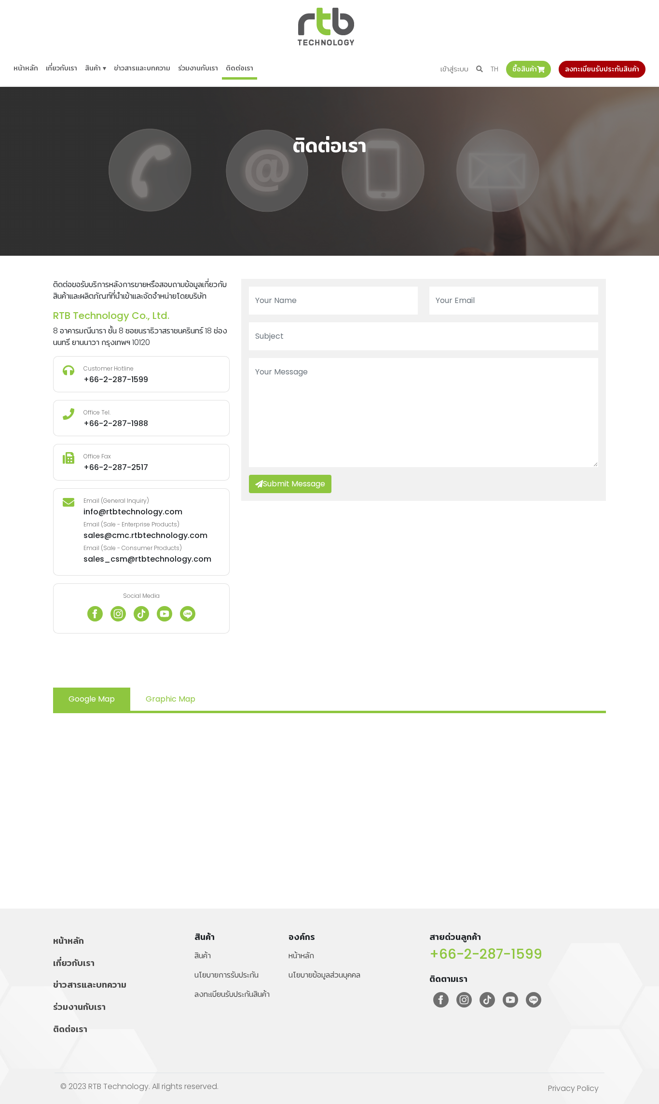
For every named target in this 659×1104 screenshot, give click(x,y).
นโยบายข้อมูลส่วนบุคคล (324, 974)
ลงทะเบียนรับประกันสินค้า (602, 69)
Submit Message (294, 483)
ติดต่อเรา (239, 68)
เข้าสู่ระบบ (454, 69)
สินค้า (202, 955)
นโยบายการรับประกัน (226, 974)
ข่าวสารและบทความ (142, 68)
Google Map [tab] (92, 698)
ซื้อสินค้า (524, 69)
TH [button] (494, 69)
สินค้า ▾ (95, 68)
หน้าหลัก (26, 68)
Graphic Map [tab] (170, 698)
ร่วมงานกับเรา (198, 68)
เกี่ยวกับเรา (61, 68)
